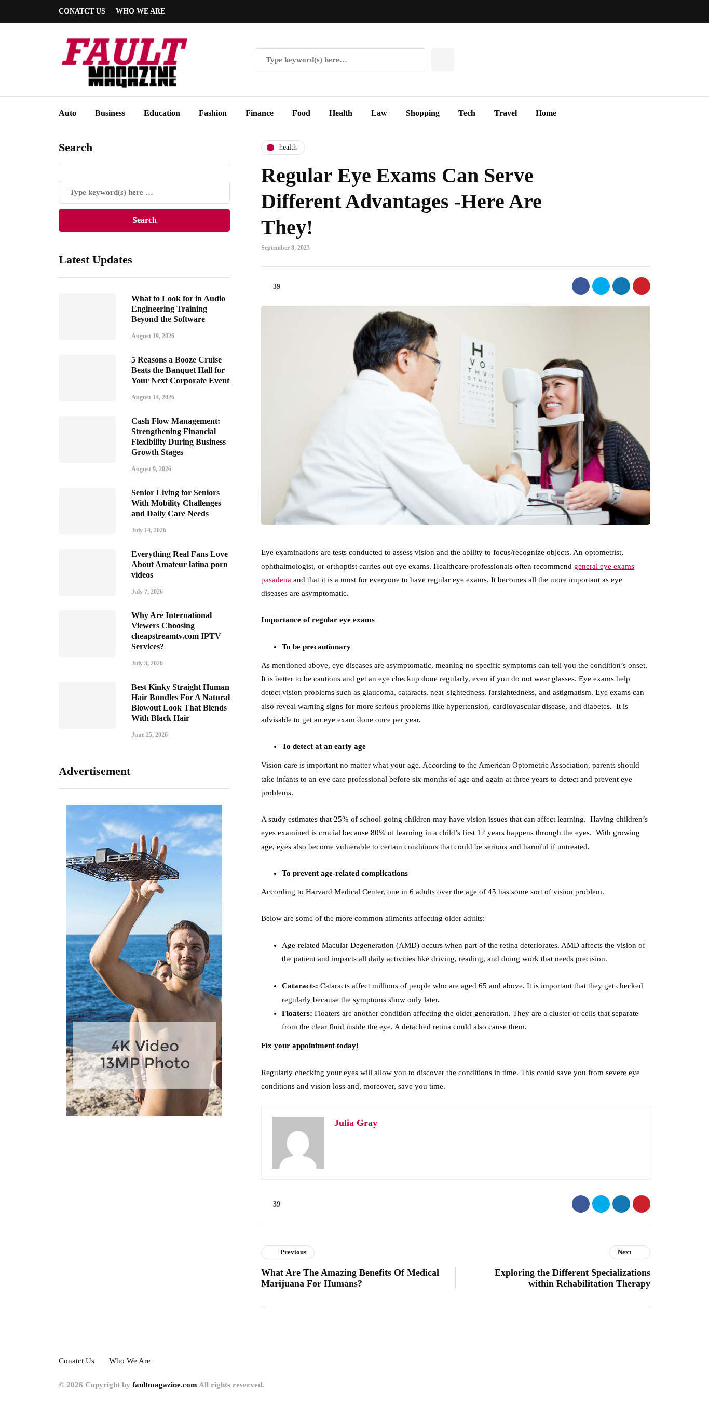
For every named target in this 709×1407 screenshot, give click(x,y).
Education (162, 113)
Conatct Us (82, 11)
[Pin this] (641, 286)
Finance (260, 113)
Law (379, 113)
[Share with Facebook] (581, 286)
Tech (466, 113)
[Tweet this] (601, 286)
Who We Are (140, 11)
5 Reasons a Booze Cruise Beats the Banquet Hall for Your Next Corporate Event (180, 370)
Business (110, 113)
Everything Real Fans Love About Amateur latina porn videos (179, 564)
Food (301, 113)
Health (340, 113)
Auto (67, 113)
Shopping (423, 113)
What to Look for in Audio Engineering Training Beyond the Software (178, 309)
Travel (505, 113)
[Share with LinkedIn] (621, 286)
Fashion (213, 113)
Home (546, 113)
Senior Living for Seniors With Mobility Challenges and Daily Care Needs (176, 503)
